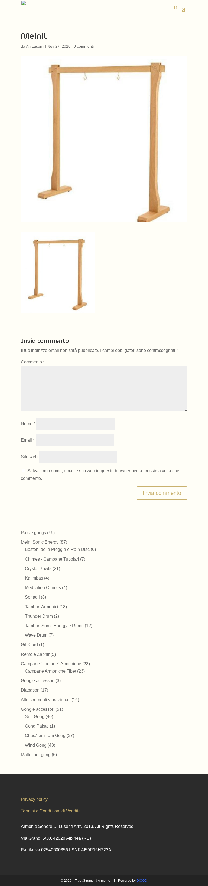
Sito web (29, 456)
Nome (28, 423)
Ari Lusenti (35, 46)
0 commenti (84, 46)
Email (28, 440)
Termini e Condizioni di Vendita (51, 811)
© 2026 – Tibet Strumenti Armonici (86, 880)
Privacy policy (34, 799)
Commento (33, 362)
